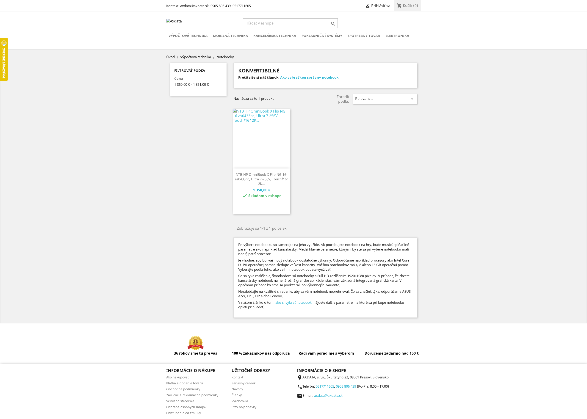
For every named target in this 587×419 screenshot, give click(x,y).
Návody (237, 389)
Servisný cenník (243, 383)
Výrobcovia (240, 401)
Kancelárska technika (274, 35)
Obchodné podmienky (183, 389)
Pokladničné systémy (322, 35)
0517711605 (242, 5)
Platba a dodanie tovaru (184, 383)
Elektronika (397, 35)
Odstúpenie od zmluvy (183, 413)
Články (237, 395)
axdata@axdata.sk (194, 5)
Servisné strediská (180, 401)
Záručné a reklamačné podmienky (192, 395)
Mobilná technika (230, 35)
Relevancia (385, 99)
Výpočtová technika (188, 35)
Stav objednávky (244, 407)
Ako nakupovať (177, 377)
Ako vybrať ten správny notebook (309, 77)
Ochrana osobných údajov (186, 407)
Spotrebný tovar (364, 35)
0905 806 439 (220, 5)
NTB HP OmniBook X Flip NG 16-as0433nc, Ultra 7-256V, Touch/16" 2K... (261, 179)
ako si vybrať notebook (293, 302)
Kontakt (237, 377)
